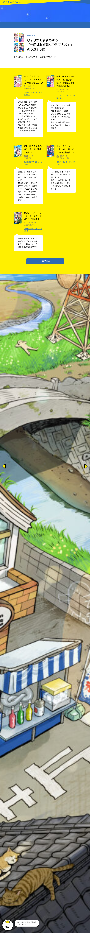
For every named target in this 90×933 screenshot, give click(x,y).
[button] (8, 924)
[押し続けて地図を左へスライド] (4, 466)
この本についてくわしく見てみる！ (33, 93)
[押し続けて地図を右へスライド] (86, 466)
